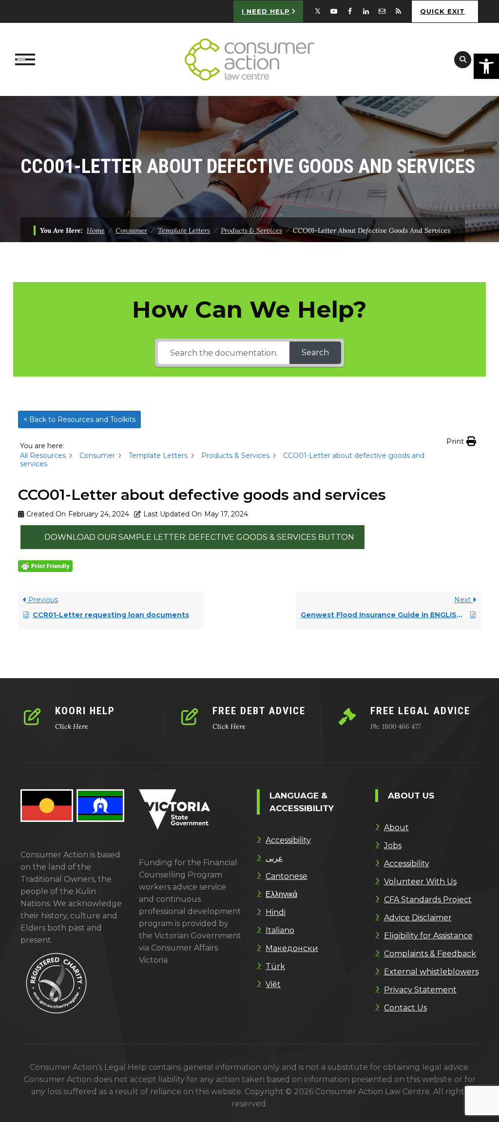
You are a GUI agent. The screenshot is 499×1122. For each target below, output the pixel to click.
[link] (486, 66)
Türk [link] (275, 966)
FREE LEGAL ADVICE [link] (420, 711)
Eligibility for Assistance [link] (428, 935)
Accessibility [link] (288, 840)
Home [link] (96, 230)
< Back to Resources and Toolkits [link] (79, 419)
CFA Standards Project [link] (428, 899)
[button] (461, 441)
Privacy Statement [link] (420, 989)
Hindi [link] (276, 912)
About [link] (396, 827)
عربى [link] (274, 858)
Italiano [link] (280, 930)
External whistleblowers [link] (431, 971)
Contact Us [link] (405, 1007)
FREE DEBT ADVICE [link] (259, 711)
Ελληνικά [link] (281, 894)
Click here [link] (71, 726)
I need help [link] (266, 11)
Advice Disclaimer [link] (418, 917)
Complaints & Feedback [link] (430, 953)
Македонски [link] (292, 948)
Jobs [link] (393, 845)
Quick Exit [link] (442, 11)
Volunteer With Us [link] (420, 881)
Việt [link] (273, 984)
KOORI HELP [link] (85, 711)
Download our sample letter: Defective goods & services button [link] (199, 537)
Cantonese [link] (286, 876)
